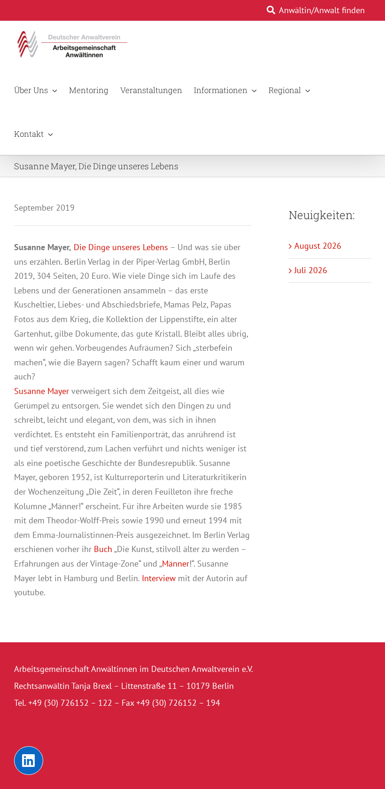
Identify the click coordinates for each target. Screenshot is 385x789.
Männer (175, 563)
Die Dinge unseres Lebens (119, 247)
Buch (103, 549)
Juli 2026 (310, 270)
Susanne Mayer (41, 391)
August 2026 (317, 245)
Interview (159, 578)
